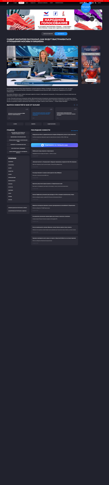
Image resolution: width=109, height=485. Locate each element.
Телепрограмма (59, 2)
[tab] (48, 33)
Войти (99, 2)
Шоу (27, 2)
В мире (15, 123)
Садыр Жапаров (51, 123)
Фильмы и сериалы (42, 2)
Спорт (51, 2)
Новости (21, 2)
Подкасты (33, 2)
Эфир (15, 2)
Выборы (33, 123)
